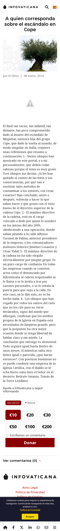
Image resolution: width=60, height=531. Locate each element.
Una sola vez (13, 403)
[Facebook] (13, 527)
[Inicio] (5, 527)
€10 (13, 415)
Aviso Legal (30, 487)
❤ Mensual (30, 403)
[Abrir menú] (55, 527)
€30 (47, 415)
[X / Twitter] (22, 527)
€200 (47, 426)
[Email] (47, 527)
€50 (13, 426)
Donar (30, 442)
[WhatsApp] (38, 527)
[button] (30, 461)
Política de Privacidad (30, 492)
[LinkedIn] (30, 527)
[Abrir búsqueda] (47, 7)
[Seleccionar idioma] (55, 7)
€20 (30, 415)
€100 (30, 426)
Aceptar (30, 516)
